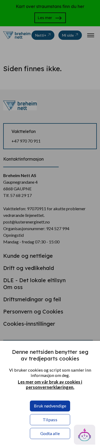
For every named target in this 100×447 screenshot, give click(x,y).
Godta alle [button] (50, 433)
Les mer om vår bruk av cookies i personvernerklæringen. (50, 384)
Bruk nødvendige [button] (50, 405)
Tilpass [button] (50, 419)
